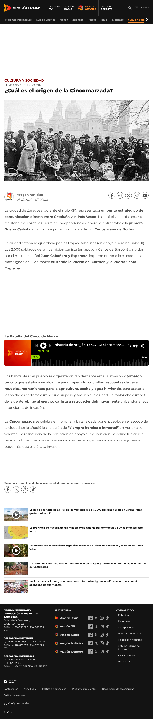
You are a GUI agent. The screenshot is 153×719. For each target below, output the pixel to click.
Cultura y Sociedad (24, 80)
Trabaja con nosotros (130, 640)
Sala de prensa (126, 655)
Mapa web (124, 661)
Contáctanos (11, 689)
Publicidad (124, 615)
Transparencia (126, 627)
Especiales (124, 621)
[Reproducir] (43, 345)
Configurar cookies (18, 703)
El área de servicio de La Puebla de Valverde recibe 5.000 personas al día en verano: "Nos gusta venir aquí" (85, 511)
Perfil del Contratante (130, 633)
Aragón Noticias (30, 195)
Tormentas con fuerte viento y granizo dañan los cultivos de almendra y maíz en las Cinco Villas (86, 547)
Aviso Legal (30, 689)
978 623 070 (21, 645)
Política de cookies (14, 695)
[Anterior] (36, 345)
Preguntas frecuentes (84, 689)
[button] (146, 20)
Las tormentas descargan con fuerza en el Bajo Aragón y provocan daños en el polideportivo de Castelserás (87, 565)
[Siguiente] (50, 345)
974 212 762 (21, 666)
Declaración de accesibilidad (118, 689)
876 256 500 (21, 627)
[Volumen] (135, 345)
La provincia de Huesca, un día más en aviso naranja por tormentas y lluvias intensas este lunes (86, 529)
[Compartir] (142, 346)
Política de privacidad (54, 689)
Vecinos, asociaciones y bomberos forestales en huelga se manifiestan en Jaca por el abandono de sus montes (83, 583)
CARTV (145, 7)
